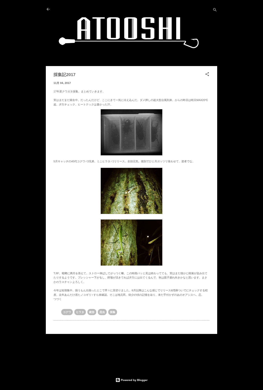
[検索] (215, 10)
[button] (207, 75)
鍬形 (92, 312)
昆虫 (102, 312)
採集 (112, 312)
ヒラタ (80, 312)
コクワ (67, 312)
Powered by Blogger (133, 380)
